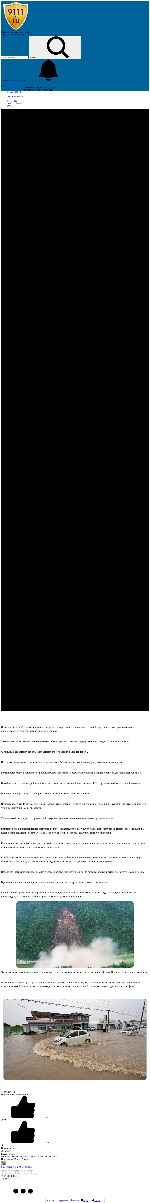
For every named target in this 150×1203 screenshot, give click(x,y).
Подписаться (7, 1148)
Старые (25, 1159)
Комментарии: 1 (9, 1154)
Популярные (7, 1159)
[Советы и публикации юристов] (15, 30)
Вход (3, 85)
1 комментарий (8, 1092)
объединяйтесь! (26, 32)
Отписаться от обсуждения (14, 1156)
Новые (17, 1159)
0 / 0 (6, 1145)
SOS (9, 106)
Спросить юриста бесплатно (14, 81)
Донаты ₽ (6, 1151)
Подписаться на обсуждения (43, 1156)
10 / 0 (3, 1120)
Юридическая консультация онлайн (16, 35)
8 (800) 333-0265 (50, 88)
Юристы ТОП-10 (14, 92)
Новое (12, 101)
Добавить (75, 1200)
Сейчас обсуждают (15, 96)
